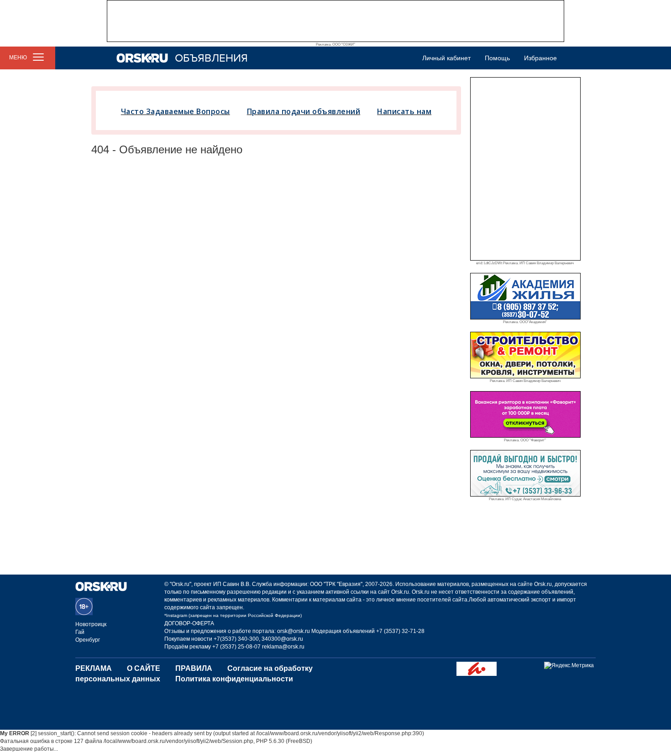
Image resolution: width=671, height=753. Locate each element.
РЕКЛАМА (93, 668)
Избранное (540, 58)
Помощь (497, 58)
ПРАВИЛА (193, 668)
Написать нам (404, 111)
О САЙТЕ (143, 668)
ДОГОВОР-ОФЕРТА (189, 623)
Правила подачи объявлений (304, 111)
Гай (79, 632)
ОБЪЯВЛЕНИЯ (211, 58)
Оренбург (87, 640)
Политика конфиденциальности (234, 679)
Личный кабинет (446, 58)
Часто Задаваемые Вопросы (175, 111)
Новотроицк (90, 624)
